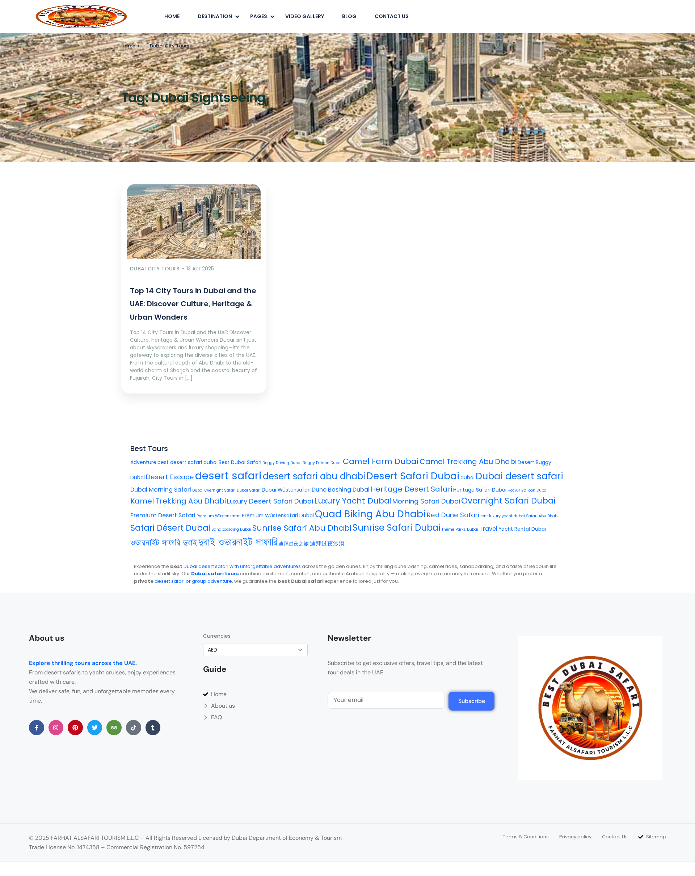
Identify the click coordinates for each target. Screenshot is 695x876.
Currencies (217, 636)
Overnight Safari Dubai (508, 500)
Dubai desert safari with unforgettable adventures (242, 566)
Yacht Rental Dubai (522, 529)
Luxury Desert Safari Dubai (270, 501)
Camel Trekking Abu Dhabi (468, 461)
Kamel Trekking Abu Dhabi (178, 501)
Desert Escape (170, 476)
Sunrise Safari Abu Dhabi (301, 528)
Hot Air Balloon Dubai (527, 490)
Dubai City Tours (169, 45)
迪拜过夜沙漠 (327, 543)
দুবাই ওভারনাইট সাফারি (237, 542)
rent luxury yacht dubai (502, 516)
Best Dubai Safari (240, 462)
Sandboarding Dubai (231, 529)
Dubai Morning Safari (160, 489)
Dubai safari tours (215, 573)
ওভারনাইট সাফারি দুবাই (163, 542)
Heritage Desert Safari (411, 489)
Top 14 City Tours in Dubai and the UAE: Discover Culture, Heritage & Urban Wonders (193, 304)
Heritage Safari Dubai (479, 490)
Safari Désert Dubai (170, 528)
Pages (258, 16)
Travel (488, 529)
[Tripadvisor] (114, 727)
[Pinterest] (75, 727)
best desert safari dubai (187, 462)
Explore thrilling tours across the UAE (82, 663)
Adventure (143, 462)
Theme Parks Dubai (460, 529)
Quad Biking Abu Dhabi (370, 514)
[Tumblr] (153, 727)
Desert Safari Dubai (412, 476)
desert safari (228, 475)
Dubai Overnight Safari (214, 490)
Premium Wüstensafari (219, 516)
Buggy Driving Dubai (282, 463)
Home (172, 16)
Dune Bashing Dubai (341, 489)
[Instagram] (56, 727)
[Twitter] (94, 727)
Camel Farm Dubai (380, 461)
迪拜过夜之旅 (293, 543)
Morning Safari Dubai (426, 501)
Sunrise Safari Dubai (397, 527)
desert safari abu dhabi (314, 476)
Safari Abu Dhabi (542, 516)
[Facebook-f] (36, 727)
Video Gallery (304, 16)
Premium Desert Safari (162, 515)
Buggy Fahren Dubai (322, 463)
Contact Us (392, 16)
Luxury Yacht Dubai (352, 500)
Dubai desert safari (519, 476)
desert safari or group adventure (193, 581)
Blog (349, 16)
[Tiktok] (133, 727)
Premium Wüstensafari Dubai (278, 515)
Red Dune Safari (453, 514)
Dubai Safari (249, 490)
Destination (215, 16)
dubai (467, 477)
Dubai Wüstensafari (286, 490)
